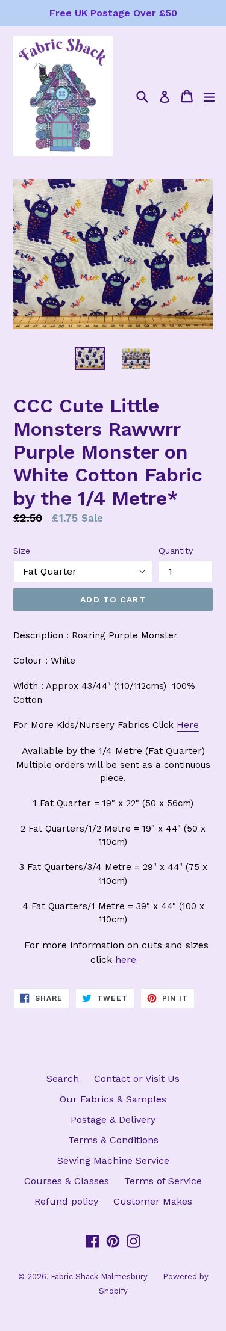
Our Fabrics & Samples (113, 1099)
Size (21, 550)
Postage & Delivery (113, 1119)
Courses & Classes (66, 1181)
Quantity (176, 550)
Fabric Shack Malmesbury (99, 1276)
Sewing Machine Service (113, 1160)
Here (188, 725)
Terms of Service (163, 1181)
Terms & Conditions (113, 1140)
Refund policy (66, 1201)
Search (62, 1078)
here (125, 959)
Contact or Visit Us (137, 1078)
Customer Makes (152, 1201)
